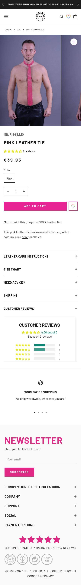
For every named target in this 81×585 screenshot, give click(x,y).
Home (8, 29)
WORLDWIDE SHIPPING (40, 392)
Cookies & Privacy (40, 576)
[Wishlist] (68, 17)
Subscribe (19, 472)
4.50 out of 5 (49, 332)
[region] (40, 393)
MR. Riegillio (14, 134)
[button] (13, 151)
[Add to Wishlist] (73, 206)
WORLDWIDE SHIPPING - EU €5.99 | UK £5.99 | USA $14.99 (40, 4)
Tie (18, 29)
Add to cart (35, 206)
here (25, 237)
